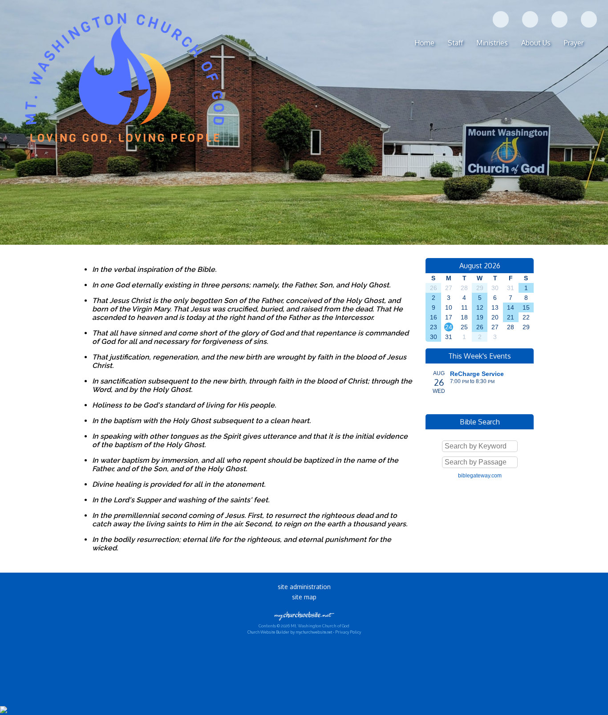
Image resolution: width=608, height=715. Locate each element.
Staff (455, 42)
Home (424, 42)
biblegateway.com (480, 476)
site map (304, 597)
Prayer (574, 42)
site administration (304, 586)
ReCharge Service (477, 373)
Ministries (492, 42)
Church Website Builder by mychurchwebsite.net (289, 632)
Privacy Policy (348, 632)
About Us (536, 42)
